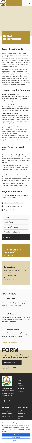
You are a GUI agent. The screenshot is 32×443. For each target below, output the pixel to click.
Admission (21, 388)
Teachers (20, 416)
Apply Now (6, 237)
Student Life (21, 391)
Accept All (16, 434)
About (19, 383)
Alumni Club (21, 418)
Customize (16, 437)
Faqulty (6, 217)
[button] (29, 3)
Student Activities (7, 413)
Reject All (16, 440)
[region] (16, 431)
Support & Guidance (7, 416)
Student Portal (22, 413)
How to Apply (8, 222)
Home (19, 380)
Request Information (11, 227)
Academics (21, 386)
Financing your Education (12, 232)
